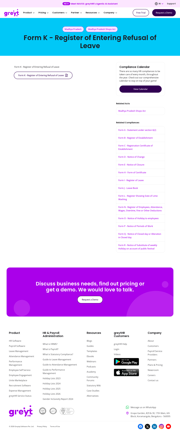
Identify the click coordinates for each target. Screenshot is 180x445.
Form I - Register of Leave (131, 180)
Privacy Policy (42, 426)
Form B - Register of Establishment (135, 137)
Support (171, 3)
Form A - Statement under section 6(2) (137, 130)
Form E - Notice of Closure (131, 164)
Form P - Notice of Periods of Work (135, 226)
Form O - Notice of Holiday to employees (138, 218)
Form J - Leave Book (128, 188)
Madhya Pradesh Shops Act (132, 110)
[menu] (72, 12)
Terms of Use (55, 426)
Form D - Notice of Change (131, 156)
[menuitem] (30, 12)
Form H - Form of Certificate (132, 172)
